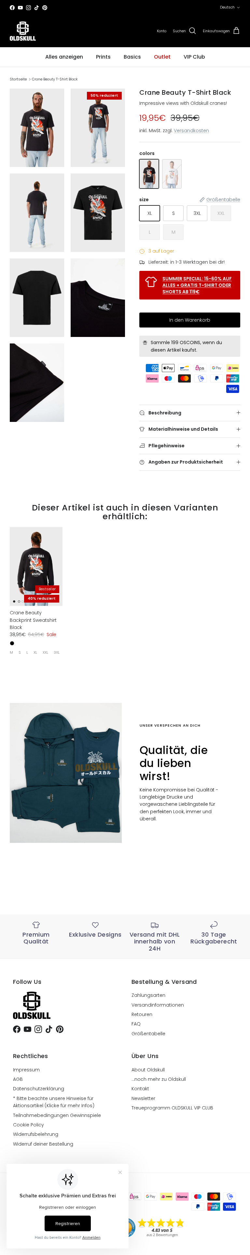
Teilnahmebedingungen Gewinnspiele (57, 1115)
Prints (103, 57)
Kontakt (140, 1088)
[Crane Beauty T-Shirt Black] (149, 173)
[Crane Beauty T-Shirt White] (172, 173)
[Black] (12, 643)
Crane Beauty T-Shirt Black (55, 79)
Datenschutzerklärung (38, 1088)
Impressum (26, 1070)
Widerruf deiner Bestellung (43, 1144)
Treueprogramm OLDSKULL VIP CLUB (172, 1108)
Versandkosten (191, 130)
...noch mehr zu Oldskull (159, 1079)
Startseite (18, 79)
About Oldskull (148, 1070)
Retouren (142, 1014)
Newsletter (143, 1098)
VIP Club (194, 57)
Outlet (162, 57)
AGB (18, 1079)
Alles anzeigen (64, 57)
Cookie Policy (28, 1125)
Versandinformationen (158, 1005)
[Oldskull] (23, 31)
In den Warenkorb (189, 320)
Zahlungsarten (148, 995)
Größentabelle (148, 1033)
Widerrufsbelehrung (35, 1134)
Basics (132, 57)
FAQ (136, 1024)
